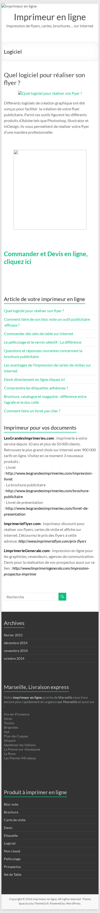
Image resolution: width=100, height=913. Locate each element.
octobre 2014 (14, 658)
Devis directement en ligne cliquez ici (34, 379)
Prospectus (12, 867)
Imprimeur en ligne (50, 16)
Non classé (12, 851)
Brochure (11, 812)
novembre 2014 (16, 651)
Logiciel (10, 843)
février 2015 (13, 635)
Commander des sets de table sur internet (38, 333)
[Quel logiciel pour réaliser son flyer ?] (50, 93)
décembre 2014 (15, 643)
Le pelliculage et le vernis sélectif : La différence (42, 342)
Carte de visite (14, 820)
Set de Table (12, 874)
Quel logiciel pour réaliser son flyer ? (34, 310)
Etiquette (11, 835)
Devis (8, 828)
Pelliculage (12, 859)
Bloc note (11, 804)
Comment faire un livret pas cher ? (32, 410)
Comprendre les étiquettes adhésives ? (36, 388)
